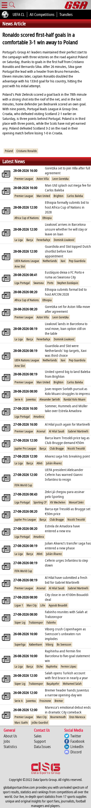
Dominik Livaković (64, 240)
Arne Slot (20, 266)
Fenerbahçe (43, 240)
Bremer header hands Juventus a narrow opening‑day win (67, 692)
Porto (50, 283)
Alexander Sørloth (50, 399)
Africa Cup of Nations (27, 218)
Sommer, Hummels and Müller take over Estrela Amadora (66, 408)
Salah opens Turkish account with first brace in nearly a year (66, 675)
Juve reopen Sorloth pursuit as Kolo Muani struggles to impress (67, 391)
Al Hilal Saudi (56, 431)
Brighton (58, 196)
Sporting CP (40, 502)
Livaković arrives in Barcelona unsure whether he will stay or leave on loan (66, 229)
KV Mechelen (57, 502)
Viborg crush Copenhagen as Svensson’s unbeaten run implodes (65, 633)
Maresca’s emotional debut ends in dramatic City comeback (68, 709)
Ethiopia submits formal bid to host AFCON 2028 (66, 292)
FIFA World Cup (23, 485)
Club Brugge (57, 448)
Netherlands (50, 261)
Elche (40, 666)
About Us (10, 736)
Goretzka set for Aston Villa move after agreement (67, 309)
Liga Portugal (22, 283)
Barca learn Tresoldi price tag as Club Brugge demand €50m (67, 440)
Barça (29, 240)
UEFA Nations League (27, 261)
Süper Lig (20, 622)
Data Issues (42, 746)
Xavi (63, 261)
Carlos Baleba (75, 196)
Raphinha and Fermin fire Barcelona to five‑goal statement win (67, 655)
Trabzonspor (36, 622)
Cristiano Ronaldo (27, 151)
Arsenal (41, 431)
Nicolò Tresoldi (76, 448)
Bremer (59, 701)
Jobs (7, 741)
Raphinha (51, 666)
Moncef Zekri (76, 502)
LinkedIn (76, 746)
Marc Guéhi (21, 723)
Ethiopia (47, 218)
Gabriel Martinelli (78, 431)
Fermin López (68, 666)
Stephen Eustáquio (67, 283)
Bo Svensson (64, 644)
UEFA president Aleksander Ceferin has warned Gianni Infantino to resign (64, 474)
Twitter (75, 736)
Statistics (10, 746)
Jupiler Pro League (25, 448)
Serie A (19, 399)
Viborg (49, 644)
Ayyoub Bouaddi (58, 605)
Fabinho (51, 622)
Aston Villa (43, 179)
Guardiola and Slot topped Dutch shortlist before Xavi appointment (68, 251)
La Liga (19, 240)
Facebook (77, 741)
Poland (9, 151)
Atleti (39, 463)
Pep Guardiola (77, 261)
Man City (32, 605)
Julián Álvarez (54, 463)
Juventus (31, 399)
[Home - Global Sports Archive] (78, 4)
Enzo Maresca (77, 717)
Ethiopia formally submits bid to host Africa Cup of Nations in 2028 (67, 207)
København (35, 644)
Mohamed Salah (72, 684)
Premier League (24, 179)
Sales (37, 736)
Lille (42, 605)
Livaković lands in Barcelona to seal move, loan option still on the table (66, 328)
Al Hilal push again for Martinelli (67, 424)
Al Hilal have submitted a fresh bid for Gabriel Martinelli (66, 580)
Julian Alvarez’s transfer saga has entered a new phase (68, 545)
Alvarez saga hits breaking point (67, 456)
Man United (43, 196)
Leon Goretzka (60, 179)
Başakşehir (53, 684)
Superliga (20, 644)
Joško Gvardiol (40, 723)
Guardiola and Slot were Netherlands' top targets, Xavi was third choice (65, 350)
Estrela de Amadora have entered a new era (62, 528)
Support (40, 741)
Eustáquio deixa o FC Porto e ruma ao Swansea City (64, 274)
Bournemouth (58, 717)
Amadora (38, 417)
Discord (76, 752)
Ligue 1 (19, 605)
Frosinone (45, 701)
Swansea (38, 283)
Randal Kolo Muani (74, 399)
